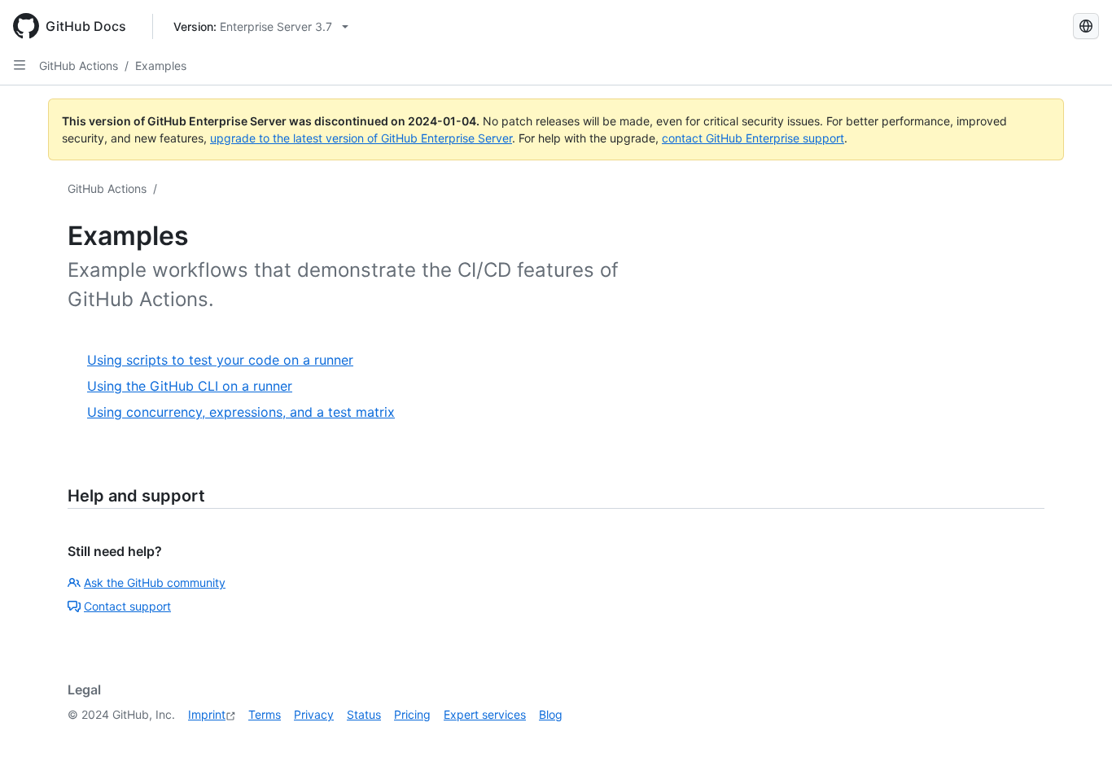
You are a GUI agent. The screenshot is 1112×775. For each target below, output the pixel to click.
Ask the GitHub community (154, 582)
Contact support (127, 606)
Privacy (314, 714)
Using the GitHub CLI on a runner (189, 386)
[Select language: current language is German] (1086, 26)
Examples (160, 65)
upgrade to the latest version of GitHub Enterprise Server (361, 138)
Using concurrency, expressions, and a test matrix (241, 412)
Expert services (485, 714)
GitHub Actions (78, 65)
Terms (264, 714)
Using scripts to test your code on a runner (220, 360)
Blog (551, 714)
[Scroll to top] (1076, 739)
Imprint (206, 714)
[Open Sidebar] (20, 65)
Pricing (412, 714)
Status (364, 714)
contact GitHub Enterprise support (753, 138)
